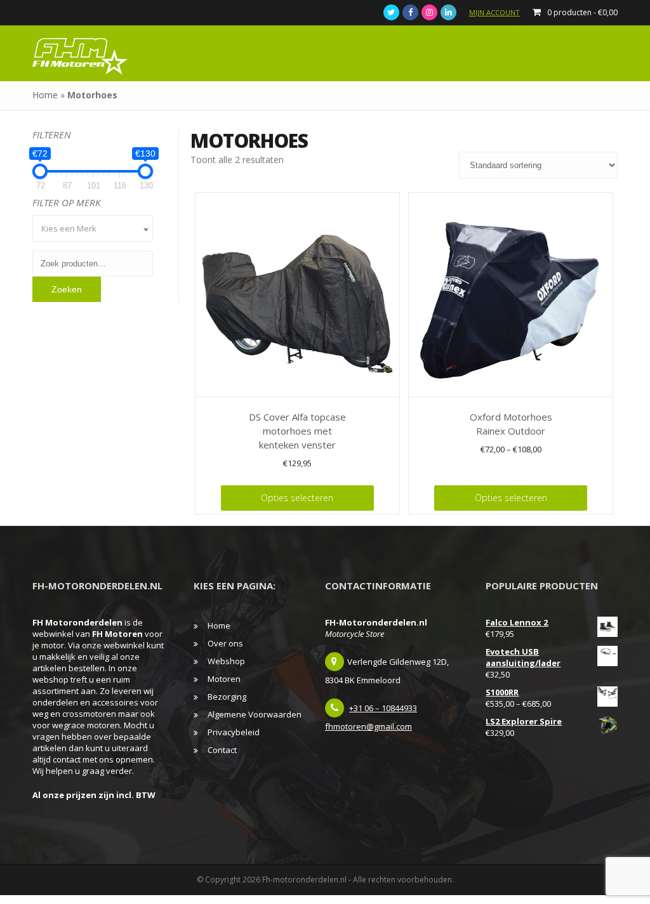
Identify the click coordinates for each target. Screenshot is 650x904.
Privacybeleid (234, 732)
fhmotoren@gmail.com (368, 726)
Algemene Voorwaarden (255, 714)
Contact (222, 750)
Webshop (226, 661)
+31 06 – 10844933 (383, 708)
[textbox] (92, 228)
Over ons (225, 643)
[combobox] (92, 228)
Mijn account (494, 12)
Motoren (224, 679)
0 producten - (582, 12)
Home (45, 95)
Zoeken (66, 289)
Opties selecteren (297, 498)
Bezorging (227, 696)
